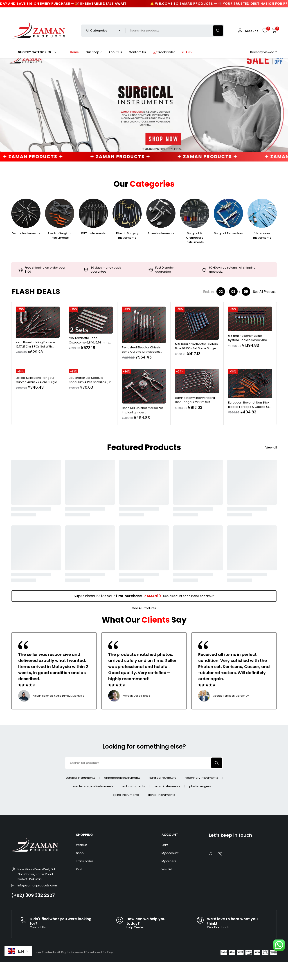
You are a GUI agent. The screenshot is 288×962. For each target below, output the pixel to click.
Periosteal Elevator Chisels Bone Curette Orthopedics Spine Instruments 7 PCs (141, 351)
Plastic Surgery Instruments (127, 235)
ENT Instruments (93, 233)
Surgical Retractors (228, 233)
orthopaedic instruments (122, 778)
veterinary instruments (201, 778)
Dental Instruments (26, 233)
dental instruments (161, 795)
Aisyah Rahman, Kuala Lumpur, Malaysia (58, 695)
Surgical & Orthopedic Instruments (195, 237)
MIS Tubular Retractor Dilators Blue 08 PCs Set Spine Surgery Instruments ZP (196, 348)
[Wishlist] (264, 30)
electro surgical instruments (93, 786)
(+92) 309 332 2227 (33, 895)
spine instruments (126, 795)
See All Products (264, 291)
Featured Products (144, 447)
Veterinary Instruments (262, 235)
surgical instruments (80, 778)
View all (271, 447)
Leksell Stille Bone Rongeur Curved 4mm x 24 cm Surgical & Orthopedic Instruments (38, 382)
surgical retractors (162, 778)
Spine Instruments (161, 233)
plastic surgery (200, 786)
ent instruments (133, 786)
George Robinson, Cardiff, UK (231, 695)
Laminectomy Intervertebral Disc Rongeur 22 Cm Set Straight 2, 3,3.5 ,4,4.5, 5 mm (195, 402)
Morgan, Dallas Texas (136, 695)
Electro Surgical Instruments (59, 235)
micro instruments (167, 786)
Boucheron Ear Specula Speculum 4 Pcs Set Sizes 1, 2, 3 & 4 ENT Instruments (90, 382)
